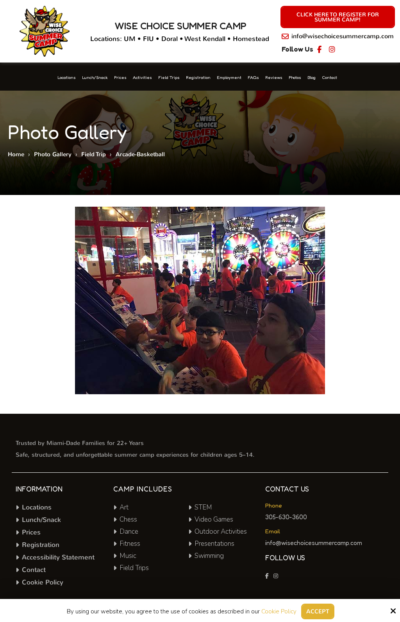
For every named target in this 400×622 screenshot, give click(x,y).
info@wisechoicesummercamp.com (342, 36)
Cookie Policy (278, 611)
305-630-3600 (286, 517)
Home (16, 154)
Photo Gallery (52, 154)
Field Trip (93, 154)
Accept (317, 611)
